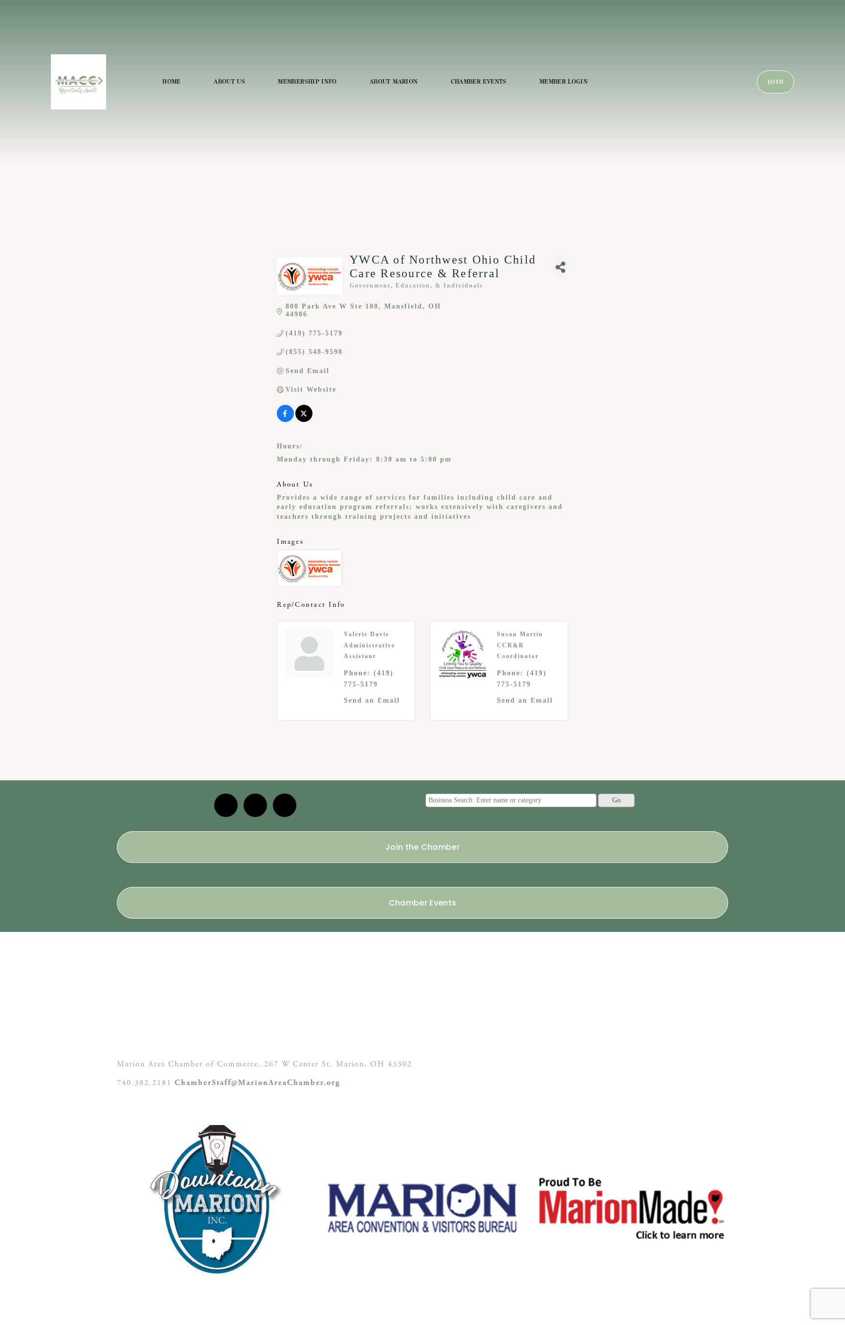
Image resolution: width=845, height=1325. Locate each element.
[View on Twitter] (303, 419)
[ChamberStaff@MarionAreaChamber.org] (226, 805)
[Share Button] (560, 267)
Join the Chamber (422, 847)
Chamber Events (479, 81)
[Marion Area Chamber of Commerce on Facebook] (284, 805)
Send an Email (372, 700)
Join (776, 82)
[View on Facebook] (285, 419)
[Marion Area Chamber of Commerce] (255, 805)
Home (171, 81)
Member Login (563, 81)
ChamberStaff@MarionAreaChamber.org (257, 1082)
